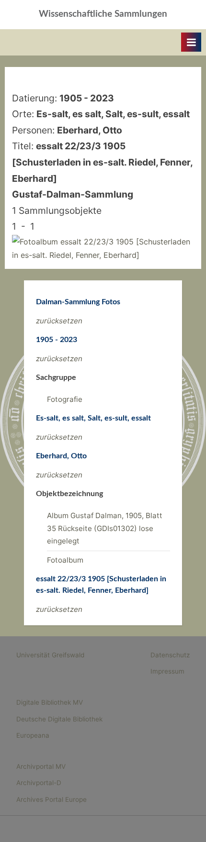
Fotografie (64, 399)
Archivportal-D (38, 783)
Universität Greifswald (50, 655)
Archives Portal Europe (51, 799)
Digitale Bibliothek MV (49, 702)
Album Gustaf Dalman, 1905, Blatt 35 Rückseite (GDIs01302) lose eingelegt (104, 528)
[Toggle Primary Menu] (191, 42)
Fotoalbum (65, 560)
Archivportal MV (41, 766)
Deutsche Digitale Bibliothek (59, 719)
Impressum (167, 671)
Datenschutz (170, 655)
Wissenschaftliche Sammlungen (103, 14)
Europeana (32, 735)
